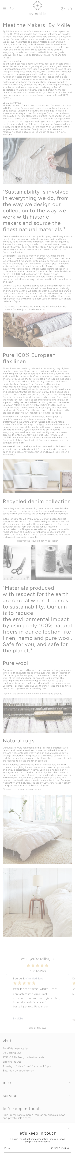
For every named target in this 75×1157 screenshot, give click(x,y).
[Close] (69, 1128)
